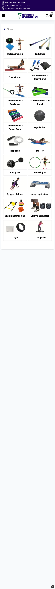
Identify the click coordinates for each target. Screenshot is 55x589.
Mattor (40, 150)
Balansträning (15, 54)
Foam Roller (15, 77)
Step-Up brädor (40, 194)
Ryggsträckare (15, 194)
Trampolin (40, 237)
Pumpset (15, 172)
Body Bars (40, 54)
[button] (51, 15)
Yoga (15, 237)
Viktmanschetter (40, 215)
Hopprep (15, 150)
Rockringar (40, 172)
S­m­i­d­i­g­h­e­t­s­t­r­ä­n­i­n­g (15, 215)
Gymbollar (40, 127)
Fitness (10, 29)
